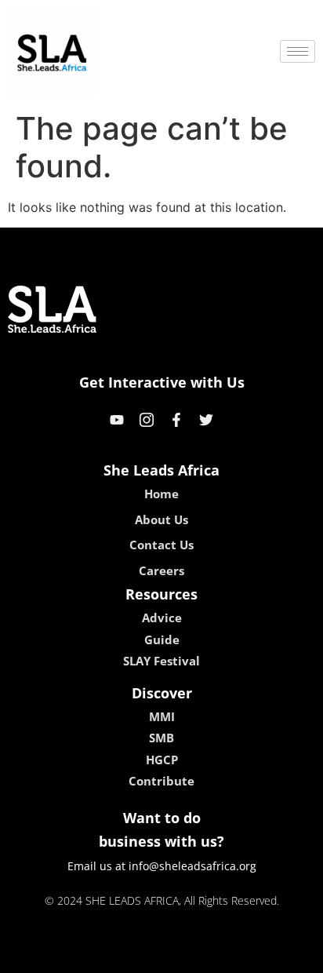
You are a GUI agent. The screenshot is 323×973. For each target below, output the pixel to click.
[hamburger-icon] (297, 51)
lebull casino (120, 956)
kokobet (54, 956)
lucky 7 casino (203, 956)
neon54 (271, 956)
